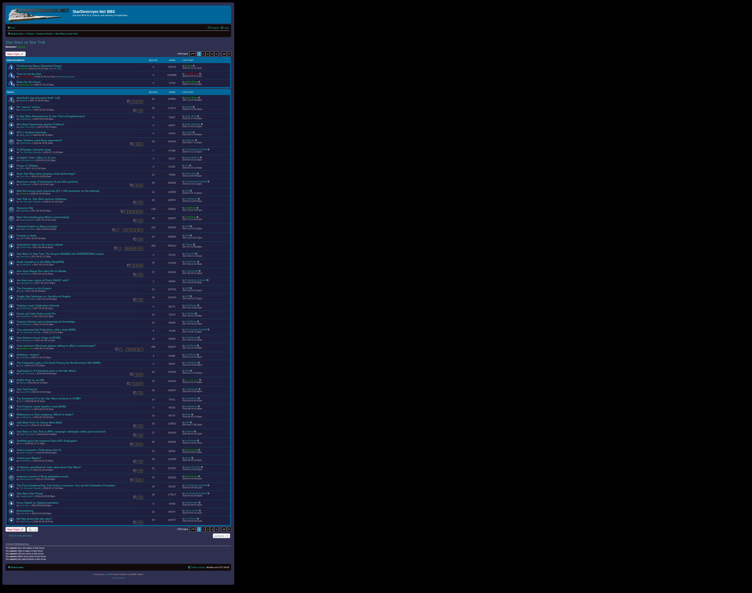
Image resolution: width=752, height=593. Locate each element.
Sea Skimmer (192, 380)
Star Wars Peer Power (30, 493)
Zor (187, 165)
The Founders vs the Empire (34, 288)
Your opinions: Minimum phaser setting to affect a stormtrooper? (56, 345)
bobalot (188, 107)
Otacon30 (24, 256)
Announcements (67, 76)
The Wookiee (26, 76)
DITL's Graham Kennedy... (32, 132)
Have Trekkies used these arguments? (39, 140)
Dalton (23, 68)
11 (129, 230)
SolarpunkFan (26, 283)
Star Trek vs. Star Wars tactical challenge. (42, 199)
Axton (188, 458)
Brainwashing (25, 510)
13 (137, 230)
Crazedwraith (191, 271)
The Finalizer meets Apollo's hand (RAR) (41, 406)
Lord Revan (190, 321)
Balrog (23, 383)
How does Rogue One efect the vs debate (41, 271)
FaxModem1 (26, 119)
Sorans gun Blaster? (29, 458)
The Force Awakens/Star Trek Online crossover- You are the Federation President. (66, 485)
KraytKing (24, 210)
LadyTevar (190, 208)
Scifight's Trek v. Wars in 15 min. (36, 157)
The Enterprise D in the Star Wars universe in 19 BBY (49, 398)
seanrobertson (26, 160)
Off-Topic (57, 68)
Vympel (21, 47)
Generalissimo (26, 340)
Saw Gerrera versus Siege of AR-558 (38, 337)
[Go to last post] (194, 65)
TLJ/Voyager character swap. (34, 149)
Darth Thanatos (27, 373)
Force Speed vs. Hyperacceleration (38, 502)
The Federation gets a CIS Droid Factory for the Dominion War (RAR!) (58, 362)
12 (133, 230)
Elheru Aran (190, 173)
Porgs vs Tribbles (27, 165)
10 (125, 230)
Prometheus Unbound (195, 280)
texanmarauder (27, 220)
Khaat (188, 414)
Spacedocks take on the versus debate (40, 244)
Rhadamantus (26, 496)
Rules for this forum (29, 82)
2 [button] (203, 54)
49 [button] (224, 54)
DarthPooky (25, 143)
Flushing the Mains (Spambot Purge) (39, 65)
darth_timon (190, 116)
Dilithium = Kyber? (28, 354)
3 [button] (207, 54)
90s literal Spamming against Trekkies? (40, 124)
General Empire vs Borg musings (37, 226)
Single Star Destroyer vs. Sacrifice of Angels (43, 296)
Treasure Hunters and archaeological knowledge (46, 321)
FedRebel (189, 313)
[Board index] (39, 14)
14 (141, 230)
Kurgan (188, 132)
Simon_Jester (191, 510)
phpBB (108, 574)
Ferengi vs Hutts (26, 235)
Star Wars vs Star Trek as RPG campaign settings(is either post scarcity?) (61, 431)
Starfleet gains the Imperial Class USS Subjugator (47, 440)
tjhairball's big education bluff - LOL (39, 97)
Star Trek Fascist (27, 389)
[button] (193, 54)
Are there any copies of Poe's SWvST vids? (43, 280)
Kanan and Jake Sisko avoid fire (36, 313)
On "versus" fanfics (28, 107)
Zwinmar (189, 431)
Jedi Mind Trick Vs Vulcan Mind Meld (39, 422)
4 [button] (212, 54)
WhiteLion (189, 140)
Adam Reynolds (27, 127)
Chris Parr (24, 176)
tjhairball (23, 100)
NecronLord (26, 348)
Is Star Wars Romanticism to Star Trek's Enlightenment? (51, 116)
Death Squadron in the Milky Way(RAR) (40, 261)
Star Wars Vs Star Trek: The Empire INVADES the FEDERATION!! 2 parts (60, 253)
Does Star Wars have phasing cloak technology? (46, 173)
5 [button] (216, 54)
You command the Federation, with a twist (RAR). (46, 329)
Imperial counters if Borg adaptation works (43, 476)
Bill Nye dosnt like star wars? (34, 518)
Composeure (26, 110)
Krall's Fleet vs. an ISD (30, 380)
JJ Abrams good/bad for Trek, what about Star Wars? (49, 467)
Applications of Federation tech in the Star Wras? (46, 370)
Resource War (25, 208)
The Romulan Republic (30, 152)
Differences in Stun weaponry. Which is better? (45, 414)
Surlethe (24, 193)
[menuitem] (11, 27)
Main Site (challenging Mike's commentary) (43, 217)
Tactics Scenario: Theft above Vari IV (39, 450)
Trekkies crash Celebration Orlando (38, 305)
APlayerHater (191, 502)
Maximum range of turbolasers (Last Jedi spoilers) (47, 181)
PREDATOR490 (27, 299)
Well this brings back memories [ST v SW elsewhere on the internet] (58, 191)
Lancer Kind (25, 470)
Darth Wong (26, 84)
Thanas (189, 244)
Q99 (22, 168)
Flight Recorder (27, 229)
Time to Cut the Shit (29, 74)
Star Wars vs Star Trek (25, 42)
